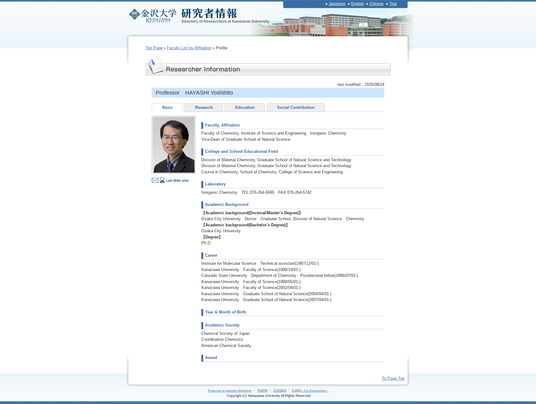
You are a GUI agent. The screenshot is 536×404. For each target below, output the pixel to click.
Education (245, 107)
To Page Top (393, 378)
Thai (393, 4)
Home (262, 390)
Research (204, 107)
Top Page (154, 48)
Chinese (376, 4)
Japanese (337, 4)
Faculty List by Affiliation (189, 48)
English (357, 4)
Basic (167, 107)
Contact (279, 390)
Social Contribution (296, 107)
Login (310, 390)
